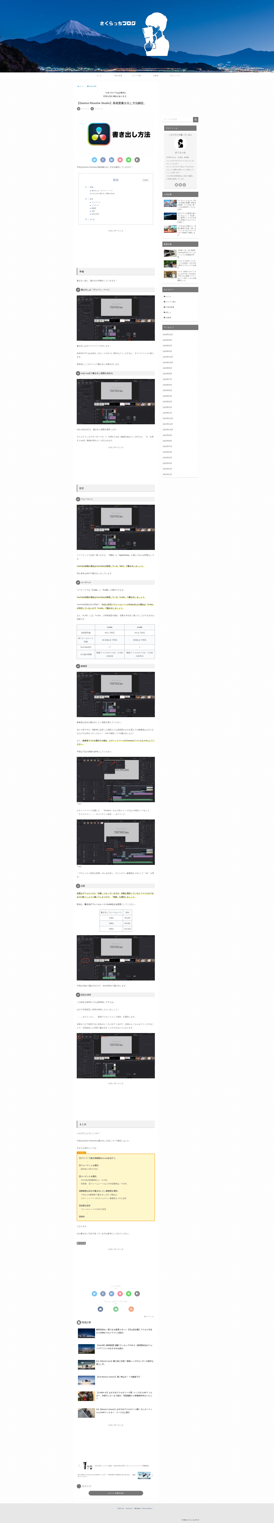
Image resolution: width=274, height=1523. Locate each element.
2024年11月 (168, 334)
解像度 (94, 208)
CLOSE (145, 180)
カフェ (168, 296)
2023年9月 (167, 368)
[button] (195, 119)
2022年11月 (168, 424)
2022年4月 (167, 463)
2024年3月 (167, 351)
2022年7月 (167, 446)
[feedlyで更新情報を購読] (115, 1309)
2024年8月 (167, 340)
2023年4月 (167, 396)
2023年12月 (168, 357)
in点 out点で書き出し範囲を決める (103, 193)
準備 (91, 187)
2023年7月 (167, 379)
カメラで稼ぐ (171, 302)
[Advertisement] (116, 248)
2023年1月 (167, 413)
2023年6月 (167, 385)
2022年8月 (167, 441)
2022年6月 (167, 452)
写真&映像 (82, 1243)
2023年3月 (167, 402)
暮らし (168, 312)
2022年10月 (168, 430)
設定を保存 (95, 214)
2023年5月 (167, 390)
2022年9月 (167, 435)
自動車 (168, 317)
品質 (93, 211)
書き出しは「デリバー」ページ (102, 190)
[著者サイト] (100, 1309)
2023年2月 (167, 407)
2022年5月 (167, 458)
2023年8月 (167, 374)
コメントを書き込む (116, 1493)
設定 (91, 199)
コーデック (95, 205)
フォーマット (96, 202)
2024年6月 (167, 346)
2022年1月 (167, 474)
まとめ (92, 219)
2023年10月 (168, 362)
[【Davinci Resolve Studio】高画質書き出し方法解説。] (111, 160)
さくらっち (180, 152)
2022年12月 (168, 418)
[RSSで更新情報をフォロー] (131, 1309)
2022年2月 (167, 469)
